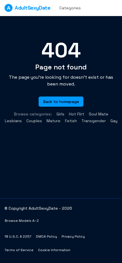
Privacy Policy (73, 236)
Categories (70, 7)
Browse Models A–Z (22, 220)
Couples (34, 120)
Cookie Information (54, 250)
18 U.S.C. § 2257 (18, 236)
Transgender (93, 120)
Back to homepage (61, 101)
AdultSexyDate (28, 8)
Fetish (71, 120)
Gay (113, 120)
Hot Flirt (76, 114)
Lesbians (13, 120)
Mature (53, 120)
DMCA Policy (46, 236)
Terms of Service (19, 250)
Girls (60, 114)
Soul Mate (98, 114)
